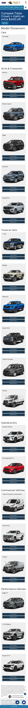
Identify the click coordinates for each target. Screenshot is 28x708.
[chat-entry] (24, 702)
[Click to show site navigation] (25, 7)
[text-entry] (17, 702)
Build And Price (13, 60)
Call (2, 7)
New (13, 7)
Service (7, 7)
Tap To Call (14, 706)
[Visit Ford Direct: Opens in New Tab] (13, 704)
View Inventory (13, 57)
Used (17, 7)
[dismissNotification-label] (25, 694)
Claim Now (4, 23)
